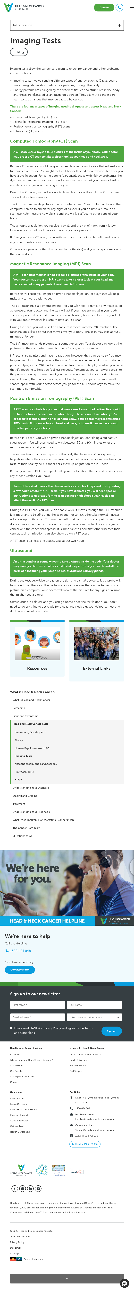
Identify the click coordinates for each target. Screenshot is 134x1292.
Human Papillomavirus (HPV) (32, 748)
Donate (104, 7)
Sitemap (14, 1253)
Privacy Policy (17, 1242)
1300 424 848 (82, 1108)
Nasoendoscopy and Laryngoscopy (36, 763)
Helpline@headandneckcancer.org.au (94, 1119)
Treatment (19, 803)
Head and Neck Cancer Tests (30, 723)
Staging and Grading (25, 795)
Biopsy (19, 740)
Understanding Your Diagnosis (31, 787)
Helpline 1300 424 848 (86, 1144)
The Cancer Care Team (26, 827)
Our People (16, 1071)
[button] (67, 1278)
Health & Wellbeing (79, 1060)
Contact (14, 1082)
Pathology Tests (24, 771)
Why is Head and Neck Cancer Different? (31, 1060)
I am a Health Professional (23, 1109)
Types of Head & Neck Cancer (85, 1054)
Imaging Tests (23, 756)
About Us (15, 1054)
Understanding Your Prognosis (31, 811)
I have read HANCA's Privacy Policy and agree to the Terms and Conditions (53, 1030)
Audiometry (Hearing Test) (30, 732)
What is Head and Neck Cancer (31, 699)
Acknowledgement (34, 1259)
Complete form (19, 969)
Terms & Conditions (20, 1236)
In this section (22, 25)
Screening (19, 707)
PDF (18, 51)
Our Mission (16, 1065)
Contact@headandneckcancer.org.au (94, 1130)
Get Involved (17, 1126)
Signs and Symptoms (25, 716)
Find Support (76, 1071)
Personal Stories (77, 1065)
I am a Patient (17, 1098)
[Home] (22, 1170)
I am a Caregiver (18, 1104)
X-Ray (18, 779)
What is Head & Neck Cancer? (32, 692)
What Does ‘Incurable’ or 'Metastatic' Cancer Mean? (44, 819)
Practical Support (19, 1115)
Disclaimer (15, 1247)
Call (119, 7)
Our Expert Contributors (22, 1076)
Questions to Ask (23, 835)
